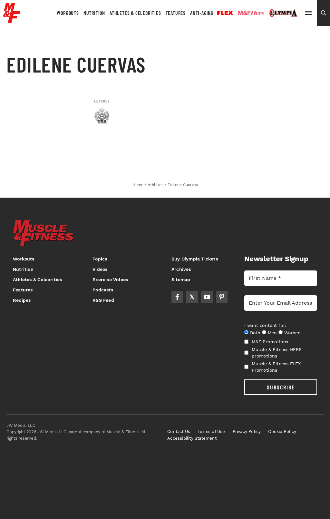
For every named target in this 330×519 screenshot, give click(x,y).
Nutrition (94, 13)
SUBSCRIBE (281, 387)
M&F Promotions (270, 341)
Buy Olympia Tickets (194, 258)
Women (292, 332)
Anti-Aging (201, 13)
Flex (225, 12)
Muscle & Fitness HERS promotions (277, 352)
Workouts (68, 13)
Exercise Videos (110, 279)
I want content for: (265, 325)
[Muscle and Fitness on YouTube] (207, 297)
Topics (99, 258)
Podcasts (102, 289)
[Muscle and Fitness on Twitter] (192, 297)
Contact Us (178, 431)
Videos (99, 269)
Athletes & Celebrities (135, 13)
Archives (181, 269)
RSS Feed (103, 300)
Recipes (22, 300)
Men (272, 332)
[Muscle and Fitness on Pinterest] (222, 297)
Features (176, 13)
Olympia (283, 13)
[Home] (11, 20)
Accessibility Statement (192, 438)
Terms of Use (211, 431)
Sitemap (180, 279)
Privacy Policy (247, 431)
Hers (251, 12)
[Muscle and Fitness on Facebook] (177, 297)
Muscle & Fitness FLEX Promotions (276, 367)
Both (255, 332)
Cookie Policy (282, 431)
